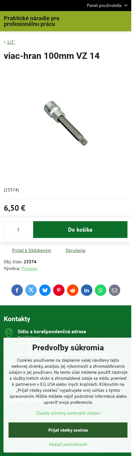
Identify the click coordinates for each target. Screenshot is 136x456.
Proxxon (30, 268)
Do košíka (80, 229)
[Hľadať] (93, 21)
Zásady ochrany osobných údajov (68, 413)
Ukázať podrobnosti (68, 444)
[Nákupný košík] (108, 21)
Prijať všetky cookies (68, 430)
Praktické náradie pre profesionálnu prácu (31, 21)
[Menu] (123, 21)
